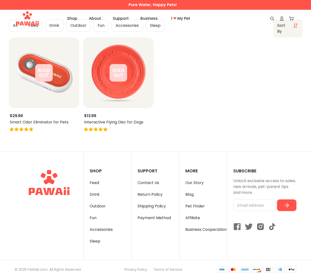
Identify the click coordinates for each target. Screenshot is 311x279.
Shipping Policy (152, 206)
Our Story (194, 183)
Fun (93, 218)
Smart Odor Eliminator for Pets (39, 122)
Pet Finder (195, 206)
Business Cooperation (206, 229)
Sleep (95, 241)
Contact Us (148, 183)
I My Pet (180, 18)
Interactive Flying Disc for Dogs (113, 122)
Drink (95, 194)
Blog (189, 194)
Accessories (101, 229)
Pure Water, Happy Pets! (153, 4)
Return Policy (150, 194)
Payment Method (154, 218)
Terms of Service (167, 269)
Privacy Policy (135, 269)
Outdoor (98, 206)
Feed (94, 183)
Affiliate (192, 218)
